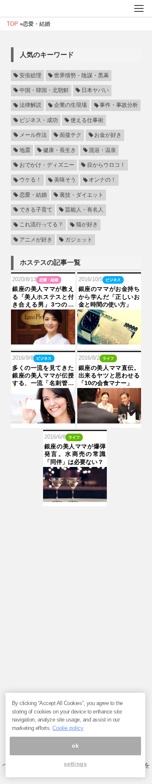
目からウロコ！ (106, 165)
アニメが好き (35, 240)
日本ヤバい (95, 90)
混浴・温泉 (102, 150)
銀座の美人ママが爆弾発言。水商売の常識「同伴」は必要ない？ (75, 454)
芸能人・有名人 (84, 210)
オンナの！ (102, 180)
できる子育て (35, 210)
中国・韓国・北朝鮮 (44, 90)
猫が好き (87, 225)
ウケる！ (30, 180)
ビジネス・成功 (38, 120)
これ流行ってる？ (41, 225)
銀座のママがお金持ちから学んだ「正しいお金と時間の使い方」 (109, 296)
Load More (76, 519)
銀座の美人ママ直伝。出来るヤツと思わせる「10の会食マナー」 (109, 375)
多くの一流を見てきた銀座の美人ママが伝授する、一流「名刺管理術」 (43, 375)
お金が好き (108, 135)
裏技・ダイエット (81, 195)
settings (75, 764)
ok (75, 746)
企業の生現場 (70, 106)
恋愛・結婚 (33, 195)
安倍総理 (30, 76)
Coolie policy (68, 728)
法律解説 (30, 106)
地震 (24, 150)
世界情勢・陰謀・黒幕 (81, 76)
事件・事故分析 (119, 106)
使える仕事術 (87, 120)
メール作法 (33, 135)
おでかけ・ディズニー (46, 165)
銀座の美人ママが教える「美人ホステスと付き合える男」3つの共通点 (43, 296)
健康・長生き (59, 150)
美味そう (65, 180)
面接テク (70, 135)
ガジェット (78, 240)
